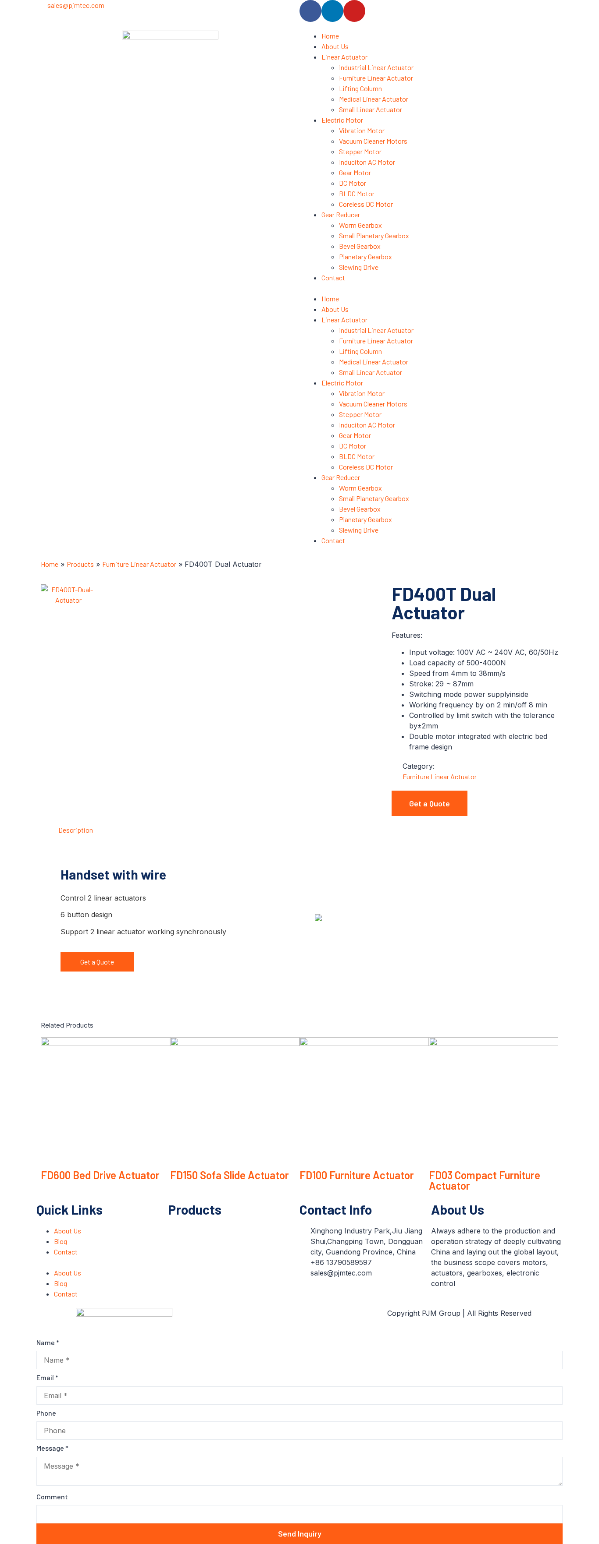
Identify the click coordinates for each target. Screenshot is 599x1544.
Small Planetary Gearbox (374, 235)
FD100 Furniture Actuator (357, 1175)
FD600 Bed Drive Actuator (100, 1175)
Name (47, 1342)
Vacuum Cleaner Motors (373, 141)
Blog (60, 1241)
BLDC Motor (356, 193)
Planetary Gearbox (365, 256)
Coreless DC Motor (366, 204)
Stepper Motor (360, 151)
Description (75, 830)
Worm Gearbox (360, 225)
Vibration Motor (362, 130)
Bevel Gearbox (360, 246)
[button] (429, 288)
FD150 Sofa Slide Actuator (229, 1175)
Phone (46, 1413)
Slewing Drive (358, 267)
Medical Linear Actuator (373, 99)
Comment (52, 1496)
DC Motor (352, 183)
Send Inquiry (299, 1533)
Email (47, 1377)
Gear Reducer (340, 214)
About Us (335, 46)
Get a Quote (97, 961)
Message (52, 1448)
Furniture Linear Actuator (376, 78)
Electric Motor (342, 120)
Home (330, 36)
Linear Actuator (344, 57)
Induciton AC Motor (367, 162)
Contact (333, 277)
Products (80, 564)
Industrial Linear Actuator (376, 67)
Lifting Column (360, 88)
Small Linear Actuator (370, 109)
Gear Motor (355, 172)
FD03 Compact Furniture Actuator (484, 1180)
